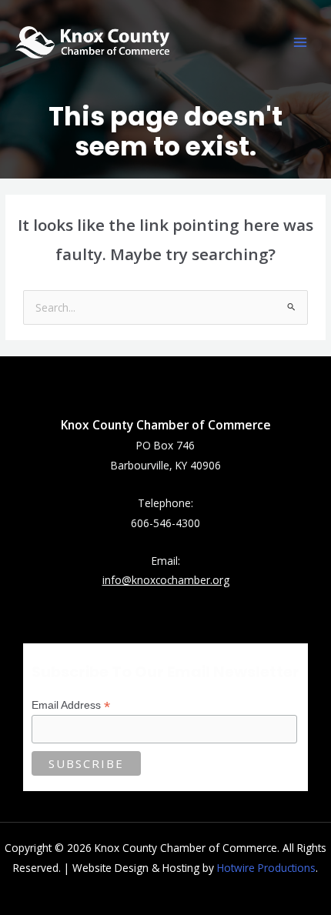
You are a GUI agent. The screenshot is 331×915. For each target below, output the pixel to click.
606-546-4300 (165, 523)
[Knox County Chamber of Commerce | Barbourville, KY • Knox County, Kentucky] (92, 42)
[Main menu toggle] (300, 42)
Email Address (71, 705)
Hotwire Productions (266, 867)
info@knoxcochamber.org (165, 580)
